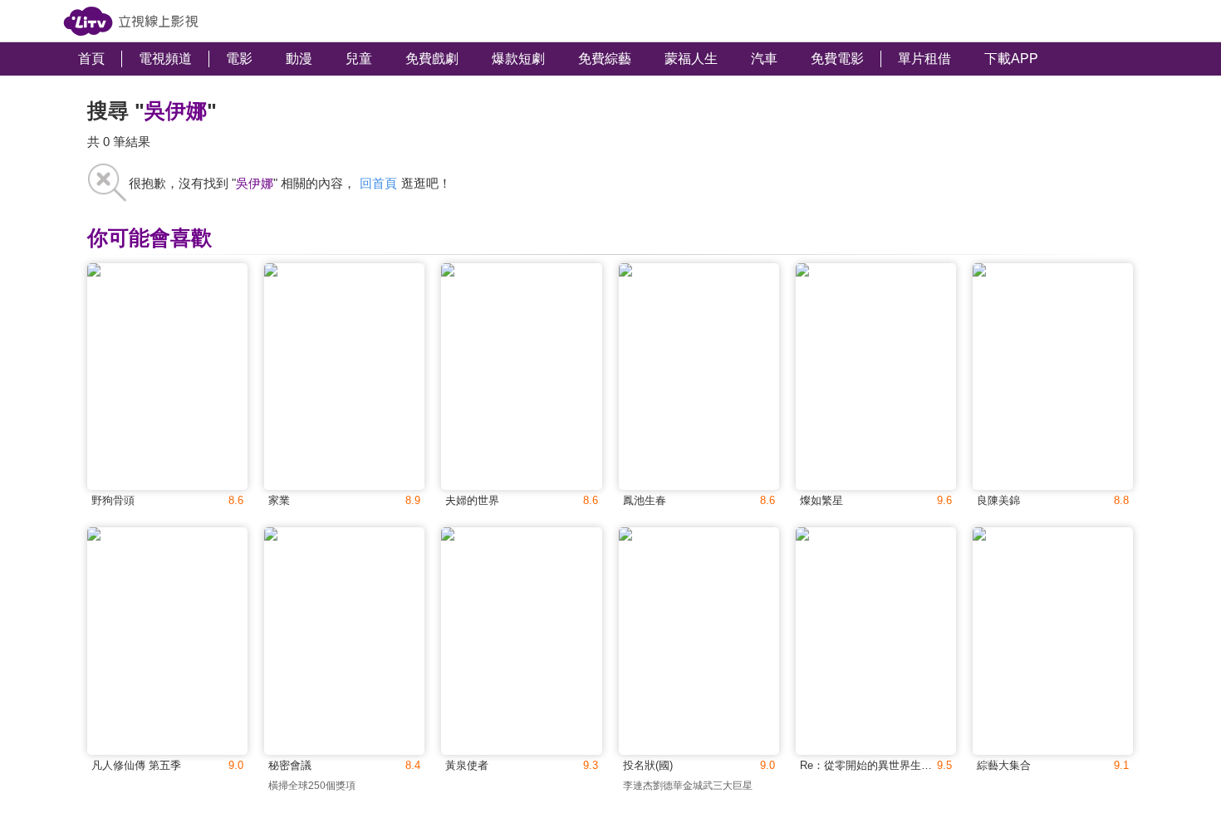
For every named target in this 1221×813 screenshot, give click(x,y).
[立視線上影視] (130, 21)
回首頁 (378, 183)
